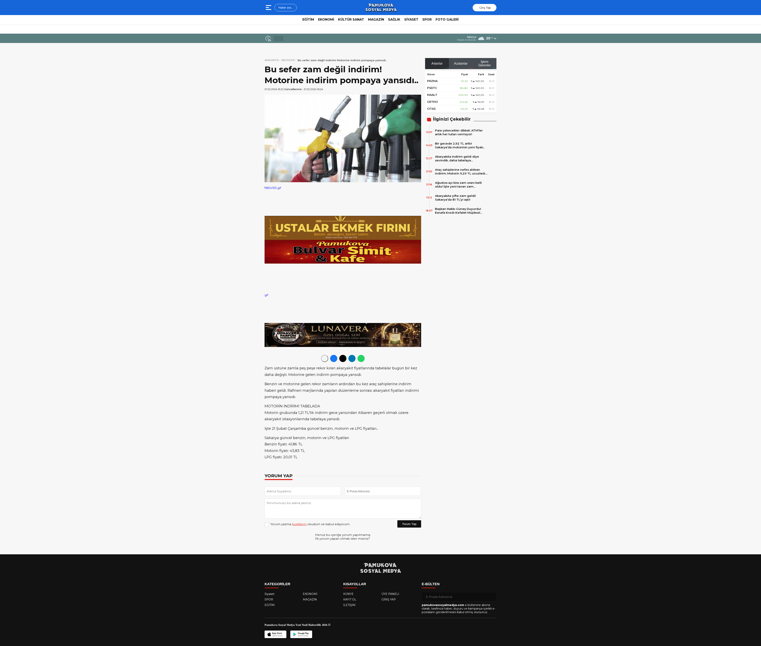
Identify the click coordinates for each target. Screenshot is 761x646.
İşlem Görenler (484, 63)
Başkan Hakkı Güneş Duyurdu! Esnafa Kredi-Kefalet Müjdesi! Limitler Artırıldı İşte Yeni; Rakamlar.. (458, 210)
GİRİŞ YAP (388, 599)
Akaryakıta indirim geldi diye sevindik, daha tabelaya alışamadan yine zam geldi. (457, 158)
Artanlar (437, 63)
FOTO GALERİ (447, 19)
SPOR (427, 19)
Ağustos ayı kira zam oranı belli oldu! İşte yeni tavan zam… (458, 184)
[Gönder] (491, 596)
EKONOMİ (326, 19)
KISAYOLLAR (354, 584)
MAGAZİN (376, 19)
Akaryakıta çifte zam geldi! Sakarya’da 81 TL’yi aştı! (455, 197)
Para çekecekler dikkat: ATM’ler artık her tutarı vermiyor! (459, 132)
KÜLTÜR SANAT (351, 19)
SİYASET (411, 19)
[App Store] (275, 634)
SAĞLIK (394, 19)
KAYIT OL (349, 599)
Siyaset (269, 594)
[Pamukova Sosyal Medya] (380, 7)
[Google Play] (301, 634)
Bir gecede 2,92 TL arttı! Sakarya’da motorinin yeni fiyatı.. (459, 145)
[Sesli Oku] (324, 358)
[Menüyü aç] (269, 7)
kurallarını (299, 524)
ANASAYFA (272, 60)
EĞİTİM (308, 19)
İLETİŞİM (349, 605)
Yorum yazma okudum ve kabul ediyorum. (310, 524)
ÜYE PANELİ (390, 594)
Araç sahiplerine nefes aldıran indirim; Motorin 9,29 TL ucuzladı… (461, 171)
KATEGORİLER (277, 584)
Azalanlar (460, 63)
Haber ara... (286, 7)
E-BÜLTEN (431, 584)
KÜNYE (348, 594)
